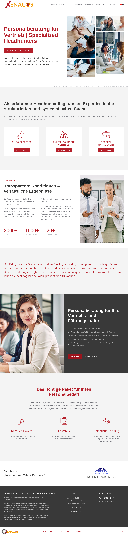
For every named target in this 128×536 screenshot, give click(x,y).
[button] (122, 532)
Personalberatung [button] (57, 4)
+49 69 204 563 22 (93, 356)
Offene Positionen (92, 4)
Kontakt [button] (113, 4)
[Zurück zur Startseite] (19, 4)
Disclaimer (80, 531)
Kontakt (75, 356)
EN (123, 4)
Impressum (65, 531)
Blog (105, 4)
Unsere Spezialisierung (18, 50)
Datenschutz (48, 531)
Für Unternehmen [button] (75, 4)
